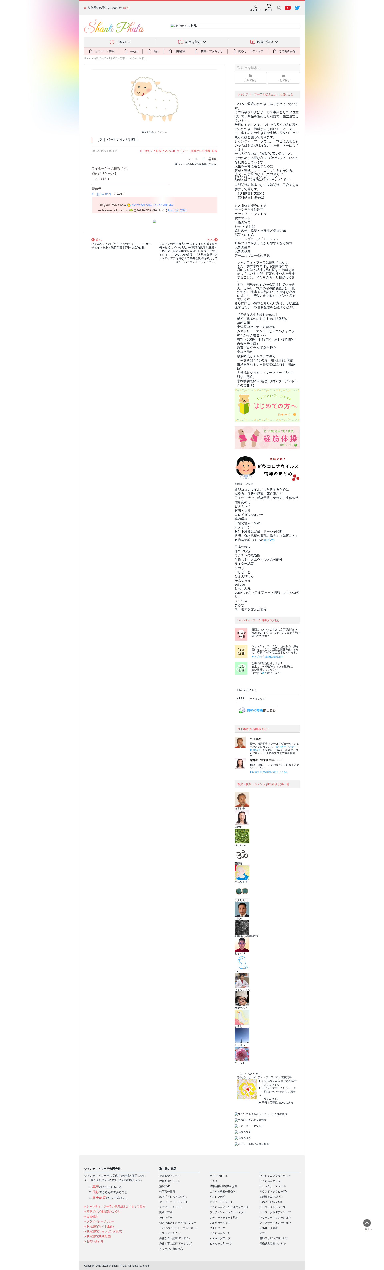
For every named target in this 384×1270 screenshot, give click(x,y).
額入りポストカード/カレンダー (178, 1222)
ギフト (263, 1233)
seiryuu (240, 584)
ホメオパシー (244, 527)
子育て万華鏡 (270, 1102)
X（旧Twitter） (102, 194)
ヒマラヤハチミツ (169, 1233)
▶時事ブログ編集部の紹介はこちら (269, 772)
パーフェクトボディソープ (275, 1212)
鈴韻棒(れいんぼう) (271, 1196)
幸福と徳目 (245, 352)
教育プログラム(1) (256, 347)
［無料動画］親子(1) (249, 197)
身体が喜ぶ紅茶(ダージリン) (175, 1243)
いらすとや (161, 132)
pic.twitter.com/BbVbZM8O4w (152, 205)
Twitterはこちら (248, 690)
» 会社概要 (91, 1216)
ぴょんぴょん (244, 576)
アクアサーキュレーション (275, 1222)
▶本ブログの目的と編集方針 (267, 656)
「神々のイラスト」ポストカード (178, 1227)
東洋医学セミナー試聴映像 (256, 327)
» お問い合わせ (93, 1241)
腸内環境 (241, 519)
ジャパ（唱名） (246, 226)
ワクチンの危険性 (247, 555)
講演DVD (164, 1186)
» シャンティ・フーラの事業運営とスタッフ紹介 (114, 1206)
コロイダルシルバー (249, 514)
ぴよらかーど (217, 1227)
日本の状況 (243, 547)
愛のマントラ (244, 218)
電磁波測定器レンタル (273, 1243)
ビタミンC (242, 506)
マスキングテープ (220, 1238)
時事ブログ (100, 58)
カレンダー (165, 1217)
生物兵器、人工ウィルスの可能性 (259, 559)
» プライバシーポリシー (99, 1221)
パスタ (213, 1181)
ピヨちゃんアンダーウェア (275, 1175)
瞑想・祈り (243, 510)
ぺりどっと (243, 572)
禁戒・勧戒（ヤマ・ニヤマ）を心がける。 (265, 170)
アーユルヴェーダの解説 (252, 255)
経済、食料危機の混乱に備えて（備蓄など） (267, 535)
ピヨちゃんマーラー (271, 1181)
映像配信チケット (169, 1181)
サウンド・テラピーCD (273, 1191)
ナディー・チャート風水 (224, 1217)
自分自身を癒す (248, 343)
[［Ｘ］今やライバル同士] (154, 99)
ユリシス (241, 601)
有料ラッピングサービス (274, 1238)
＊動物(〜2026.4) (164, 150)
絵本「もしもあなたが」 (173, 1196)
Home (87, 58)
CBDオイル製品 (269, 1227)
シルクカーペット (220, 1222)
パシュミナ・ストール (273, 1186)
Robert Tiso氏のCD (271, 1201)
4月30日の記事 (117, 58)
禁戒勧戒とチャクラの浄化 (256, 356)
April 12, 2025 (177, 210)
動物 (214, 150)
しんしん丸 (243, 588)
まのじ (239, 568)
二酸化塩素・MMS (248, 523)
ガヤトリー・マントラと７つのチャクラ (266, 331)
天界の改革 (243, 247)
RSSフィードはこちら (252, 698)
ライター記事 (244, 563)
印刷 (214, 159)
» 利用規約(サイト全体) (99, 1226)
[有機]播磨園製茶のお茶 (223, 1186)
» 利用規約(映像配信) (97, 1236)
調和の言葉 (165, 1212)
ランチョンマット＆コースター (228, 1212)
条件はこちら (209, 164)
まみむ (239, 605)
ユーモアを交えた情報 (251, 609)
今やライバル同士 (137, 58)
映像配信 (255, 749)
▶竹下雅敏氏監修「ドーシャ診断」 (260, 531)
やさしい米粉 (217, 1196)
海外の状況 (243, 551)
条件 (264, 672)
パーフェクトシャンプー (274, 1207)
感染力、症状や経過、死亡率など (259, 493)
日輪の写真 (243, 222)
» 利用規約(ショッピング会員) (103, 1231)
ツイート (193, 159)
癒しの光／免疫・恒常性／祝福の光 (260, 230)
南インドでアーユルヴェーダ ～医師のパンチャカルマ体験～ (277, 1092)
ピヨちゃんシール (220, 1233)
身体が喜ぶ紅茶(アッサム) (174, 1238)
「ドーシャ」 (257, 239)
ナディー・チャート (171, 1207)
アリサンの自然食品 (171, 1248)
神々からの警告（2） (252, 335)
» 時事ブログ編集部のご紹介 (102, 1211)
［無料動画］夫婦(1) (249, 193)
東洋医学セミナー (286, 746)
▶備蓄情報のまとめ (249, 540)
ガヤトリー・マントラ (251, 214)
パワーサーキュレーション (275, 1217)
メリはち (145, 150)
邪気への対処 (244, 234)
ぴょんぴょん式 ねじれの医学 (279, 1080)
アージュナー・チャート (173, 1201)
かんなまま (243, 580)
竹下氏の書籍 (167, 1191)
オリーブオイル (219, 1175)
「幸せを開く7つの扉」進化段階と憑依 (265, 360)
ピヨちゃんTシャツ (221, 1243)
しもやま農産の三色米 (223, 1191)
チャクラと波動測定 (249, 209)
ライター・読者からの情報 (193, 150)
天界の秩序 (243, 251)
